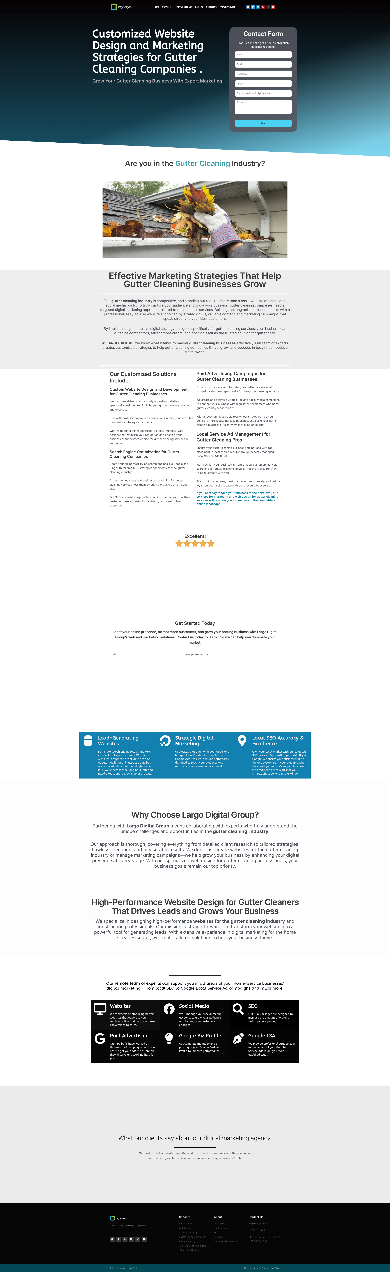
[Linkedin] (258, 7)
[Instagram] (268, 7)
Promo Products (227, 7)
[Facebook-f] (118, 1239)
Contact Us (211, 7)
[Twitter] (253, 7)
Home (156, 7)
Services (166, 7)
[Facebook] (248, 7)
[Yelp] (263, 7)
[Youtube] (273, 7)
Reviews (199, 7)
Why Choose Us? (184, 7)
